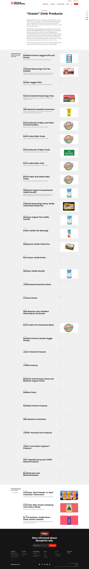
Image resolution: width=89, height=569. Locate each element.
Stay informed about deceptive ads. (44, 539)
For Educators (57, 554)
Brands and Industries (15, 555)
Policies (76, 564)
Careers (45, 557)
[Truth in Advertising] (18, 3)
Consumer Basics (60, 4)
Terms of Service (74, 566)
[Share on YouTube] (47, 564)
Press (45, 554)
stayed (38, 21)
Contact (76, 565)
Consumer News (15, 492)
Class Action (44, 10)
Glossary (56, 551)
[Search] (71, 4)
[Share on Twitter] (87, 13)
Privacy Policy (69, 566)
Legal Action (45, 4)
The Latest (52, 4)
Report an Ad (69, 551)
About (67, 4)
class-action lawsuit (39, 29)
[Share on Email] (87, 17)
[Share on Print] (87, 19)
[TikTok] (49, 564)
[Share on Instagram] (44, 564)
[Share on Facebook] (87, 11)
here (56, 44)
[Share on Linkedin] (87, 15)
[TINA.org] (44, 533)
